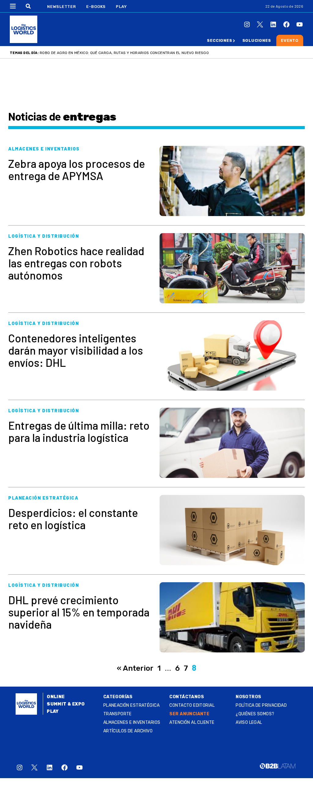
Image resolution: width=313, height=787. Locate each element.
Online (56, 696)
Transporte (117, 714)
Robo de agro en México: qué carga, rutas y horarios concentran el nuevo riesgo (124, 53)
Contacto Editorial (192, 705)
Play (121, 6)
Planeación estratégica (131, 705)
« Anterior (135, 668)
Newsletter (61, 6)
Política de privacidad (261, 705)
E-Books (96, 6)
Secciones (219, 40)
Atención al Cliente (191, 722)
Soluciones (256, 40)
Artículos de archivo (128, 731)
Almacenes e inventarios (131, 722)
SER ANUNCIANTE (189, 714)
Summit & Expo (66, 704)
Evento (290, 40)
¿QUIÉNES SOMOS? (255, 714)
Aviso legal (249, 722)
